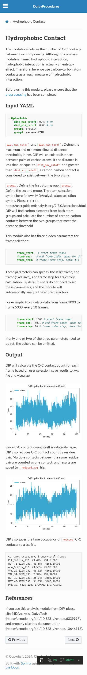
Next (72, 639)
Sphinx (26, 663)
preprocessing (15, 94)
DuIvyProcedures (46, 6)
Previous (18, 639)
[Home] (7, 21)
